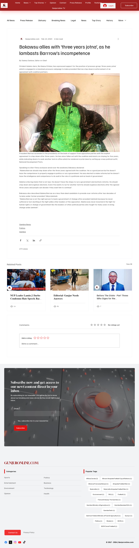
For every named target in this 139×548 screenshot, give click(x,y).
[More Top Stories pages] (45, 2)
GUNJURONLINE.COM (21, 463)
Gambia (22, 232)
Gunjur (129, 516)
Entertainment (10, 483)
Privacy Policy (28, 532)
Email (17, 408)
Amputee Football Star (122, 484)
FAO (111, 494)
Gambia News (25, 224)
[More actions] (118, 39)
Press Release (26, 20)
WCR (121, 521)
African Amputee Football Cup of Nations (118, 478)
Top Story (96, 20)
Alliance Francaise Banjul (99, 484)
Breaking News (58, 20)
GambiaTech (109, 510)
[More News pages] (30, 2)
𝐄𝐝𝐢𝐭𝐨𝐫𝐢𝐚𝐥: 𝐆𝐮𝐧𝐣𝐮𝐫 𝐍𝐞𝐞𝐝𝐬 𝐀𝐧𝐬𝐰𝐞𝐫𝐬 (66, 297)
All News (11, 20)
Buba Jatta (95, 489)
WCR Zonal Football (110, 526)
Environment (9, 488)
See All (129, 264)
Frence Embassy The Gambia (110, 500)
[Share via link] (40, 240)
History (109, 20)
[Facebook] (5, 542)
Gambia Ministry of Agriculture (99, 505)
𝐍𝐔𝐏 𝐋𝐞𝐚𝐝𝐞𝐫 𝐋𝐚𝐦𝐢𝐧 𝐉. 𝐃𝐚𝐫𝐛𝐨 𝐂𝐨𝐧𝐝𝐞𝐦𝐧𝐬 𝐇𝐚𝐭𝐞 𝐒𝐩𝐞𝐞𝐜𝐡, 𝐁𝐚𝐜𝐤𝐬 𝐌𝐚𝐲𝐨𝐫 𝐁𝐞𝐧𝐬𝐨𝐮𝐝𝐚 (26, 297)
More (120, 20)
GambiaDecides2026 (123, 505)
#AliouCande (92, 478)
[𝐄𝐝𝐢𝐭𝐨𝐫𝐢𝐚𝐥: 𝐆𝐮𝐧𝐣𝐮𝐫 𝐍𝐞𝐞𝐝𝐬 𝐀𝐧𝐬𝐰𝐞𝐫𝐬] (69, 280)
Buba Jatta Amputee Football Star (117, 489)
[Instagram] (15, 542)
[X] (10, 542)
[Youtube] (19, 542)
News (83, 20)
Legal (73, 20)
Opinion (7, 493)
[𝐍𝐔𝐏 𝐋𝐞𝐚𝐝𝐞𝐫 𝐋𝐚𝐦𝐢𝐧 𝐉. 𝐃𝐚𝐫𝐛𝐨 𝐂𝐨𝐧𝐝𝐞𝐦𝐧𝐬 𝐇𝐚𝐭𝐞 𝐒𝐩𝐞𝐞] (26, 280)
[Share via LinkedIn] (34, 240)
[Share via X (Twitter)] (27, 240)
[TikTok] (24, 542)
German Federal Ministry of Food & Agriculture (104, 516)
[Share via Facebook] (20, 240)
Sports (7, 477)
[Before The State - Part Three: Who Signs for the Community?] (113, 280)
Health (46, 493)
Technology (48, 488)
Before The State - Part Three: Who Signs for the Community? (112, 297)
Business (47, 483)
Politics (22, 228)
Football (122, 494)
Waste (111, 521)
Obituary (42, 20)
